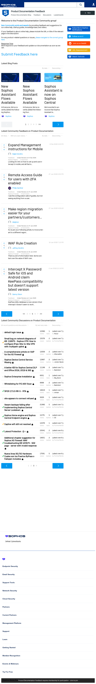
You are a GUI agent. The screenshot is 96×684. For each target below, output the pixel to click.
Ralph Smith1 (17, 154)
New (89, 13)
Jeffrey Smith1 (18, 248)
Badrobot (57, 370)
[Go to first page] (23, 314)
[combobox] (50, 4)
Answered (3, 391)
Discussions (47, 15)
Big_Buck (57, 378)
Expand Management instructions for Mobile (25, 147)
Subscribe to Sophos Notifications (80, 29)
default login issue (12, 332)
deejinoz (15, 222)
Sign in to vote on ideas (4, 145)
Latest (58, 331)
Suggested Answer (3, 342)
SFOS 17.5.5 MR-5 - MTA (15, 391)
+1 (25, 431)
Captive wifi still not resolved (17, 424)
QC (55, 418)
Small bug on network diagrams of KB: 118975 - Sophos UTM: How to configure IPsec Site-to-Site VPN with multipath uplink (20, 342)
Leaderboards (58, 15)
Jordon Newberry (60, 362)
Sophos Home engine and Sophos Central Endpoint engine (20, 416)
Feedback (37, 15)
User (93, 4)
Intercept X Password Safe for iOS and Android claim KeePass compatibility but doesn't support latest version (25, 279)
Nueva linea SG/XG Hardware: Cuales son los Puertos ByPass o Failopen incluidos (19, 456)
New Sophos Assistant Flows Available (8, 94)
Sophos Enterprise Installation (18, 376)
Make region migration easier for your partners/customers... (25, 213)
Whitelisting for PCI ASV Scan (18, 384)
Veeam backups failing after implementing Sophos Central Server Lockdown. (18, 407)
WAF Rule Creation (22, 243)
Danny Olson (17, 294)
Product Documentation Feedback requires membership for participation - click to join (48, 681)
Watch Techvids (78, 56)
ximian (56, 393)
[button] (80, 4)
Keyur (56, 334)
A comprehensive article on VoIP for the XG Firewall (19, 353)
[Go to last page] (39, 124)
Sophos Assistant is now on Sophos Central (53, 94)
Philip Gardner (17, 188)
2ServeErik (58, 354)
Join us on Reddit (79, 43)
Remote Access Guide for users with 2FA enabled (25, 179)
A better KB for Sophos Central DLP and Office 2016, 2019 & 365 (20, 369)
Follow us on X (77, 36)
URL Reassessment (79, 50)
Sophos (8, 116)
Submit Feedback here (19, 54)
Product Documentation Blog (21, 15)
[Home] (12, 5)
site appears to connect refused (19, 398)
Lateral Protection (12, 431)
